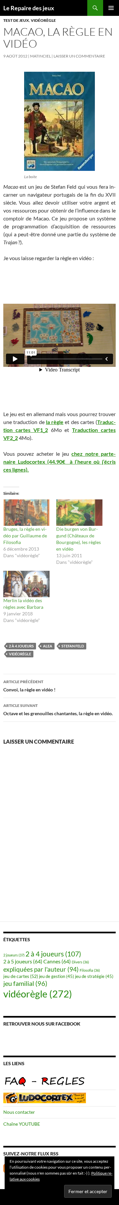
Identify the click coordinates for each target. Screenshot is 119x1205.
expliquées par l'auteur (41, 969)
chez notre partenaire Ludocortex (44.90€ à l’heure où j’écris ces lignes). (59, 461)
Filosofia (90, 970)
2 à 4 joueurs (21, 646)
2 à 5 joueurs (22, 961)
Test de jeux (16, 20)
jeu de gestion (56, 976)
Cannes (57, 961)
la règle (54, 422)
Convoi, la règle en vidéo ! (29, 685)
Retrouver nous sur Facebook (41, 1024)
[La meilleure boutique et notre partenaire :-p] (44, 1097)
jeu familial (25, 983)
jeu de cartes (20, 976)
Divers (80, 962)
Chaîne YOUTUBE (21, 1124)
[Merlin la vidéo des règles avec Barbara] (26, 584)
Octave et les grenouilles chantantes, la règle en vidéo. (58, 709)
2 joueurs (13, 955)
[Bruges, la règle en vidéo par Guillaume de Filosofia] (26, 512)
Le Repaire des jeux (28, 8)
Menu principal (111, 8)
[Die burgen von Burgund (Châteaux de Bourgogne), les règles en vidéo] (79, 512)
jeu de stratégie (94, 976)
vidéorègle (43, 20)
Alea (47, 646)
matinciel (40, 56)
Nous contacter (19, 1112)
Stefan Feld (72, 646)
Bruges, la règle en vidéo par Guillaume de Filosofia (25, 535)
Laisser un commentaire (79, 56)
